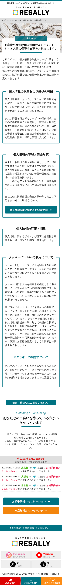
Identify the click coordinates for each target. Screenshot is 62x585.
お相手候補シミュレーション (29, 501)
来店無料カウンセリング (29, 510)
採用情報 (29, 528)
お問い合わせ (45, 528)
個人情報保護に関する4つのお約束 (29, 210)
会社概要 (16, 528)
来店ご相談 (10, 583)
